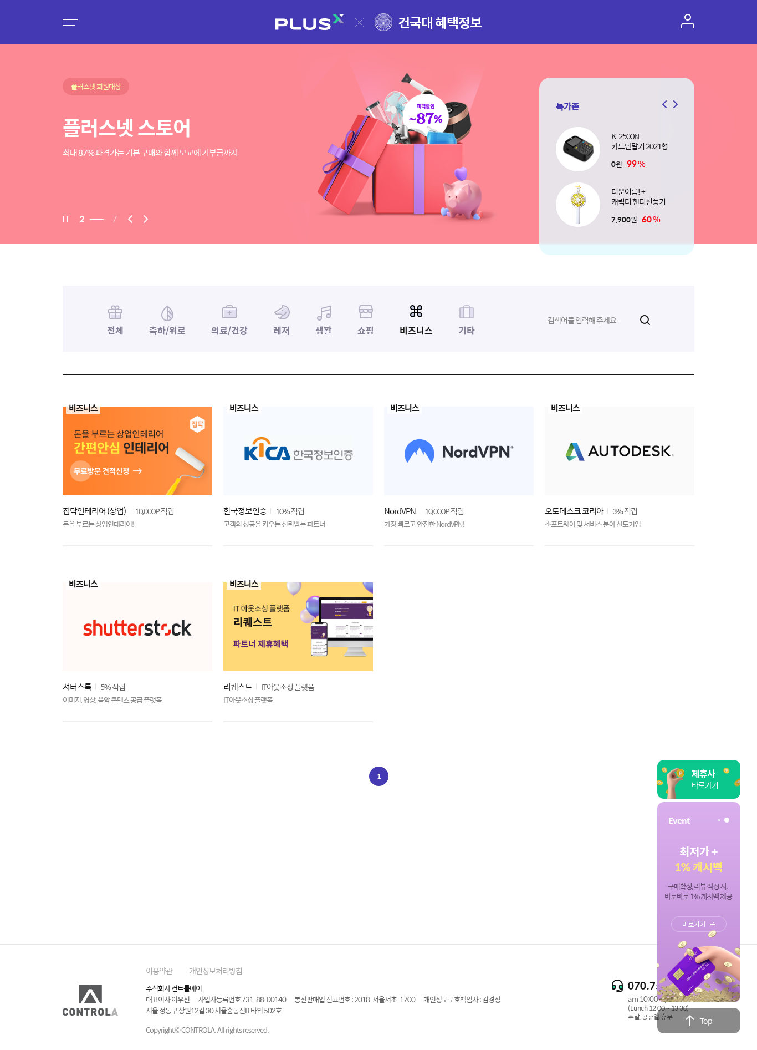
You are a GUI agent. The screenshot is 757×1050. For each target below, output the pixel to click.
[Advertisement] (378, 855)
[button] (674, 104)
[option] (378, 144)
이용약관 (159, 971)
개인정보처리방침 (215, 971)
